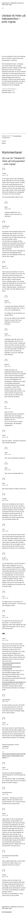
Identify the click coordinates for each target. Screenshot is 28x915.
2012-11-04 (5, 175)
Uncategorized (17, 136)
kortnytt (4, 143)
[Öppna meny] (3, 8)
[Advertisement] (14, 39)
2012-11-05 (8, 335)
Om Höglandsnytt (7, 912)
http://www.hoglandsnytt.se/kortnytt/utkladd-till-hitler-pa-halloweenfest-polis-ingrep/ (14, 755)
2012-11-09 (8, 208)
